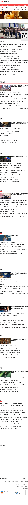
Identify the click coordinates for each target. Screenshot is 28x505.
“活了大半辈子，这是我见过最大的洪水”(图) (9, 69)
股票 (16, 7)
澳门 (2, 9)
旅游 (1, 190)
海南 (25, 9)
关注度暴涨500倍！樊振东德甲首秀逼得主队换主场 (11, 253)
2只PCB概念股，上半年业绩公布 (7, 138)
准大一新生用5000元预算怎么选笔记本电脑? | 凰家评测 (12, 313)
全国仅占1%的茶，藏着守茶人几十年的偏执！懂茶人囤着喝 (12, 286)
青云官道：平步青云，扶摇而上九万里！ (8, 428)
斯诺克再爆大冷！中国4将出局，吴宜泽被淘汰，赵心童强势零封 (13, 249)
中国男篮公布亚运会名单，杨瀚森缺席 (8, 251)
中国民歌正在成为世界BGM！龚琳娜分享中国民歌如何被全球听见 (14, 213)
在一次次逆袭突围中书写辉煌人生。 (7, 421)
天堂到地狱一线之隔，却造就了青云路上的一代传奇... (11, 410)
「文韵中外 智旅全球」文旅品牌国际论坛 (8, 209)
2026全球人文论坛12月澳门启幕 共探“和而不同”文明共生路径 (13, 378)
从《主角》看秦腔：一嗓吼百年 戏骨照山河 (9, 354)
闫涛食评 (2, 284)
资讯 (3, 5)
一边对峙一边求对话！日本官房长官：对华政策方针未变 (12, 46)
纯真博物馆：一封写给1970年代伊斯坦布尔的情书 (10, 352)
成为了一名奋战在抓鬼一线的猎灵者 (7, 414)
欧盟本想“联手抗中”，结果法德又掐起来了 (9, 53)
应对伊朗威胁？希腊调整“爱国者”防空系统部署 (10, 177)
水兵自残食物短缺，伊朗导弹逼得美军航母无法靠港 (11, 165)
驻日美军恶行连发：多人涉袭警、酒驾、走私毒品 (10, 174)
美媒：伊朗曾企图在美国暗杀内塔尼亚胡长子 (9, 56)
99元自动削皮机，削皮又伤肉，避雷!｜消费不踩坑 (10, 322)
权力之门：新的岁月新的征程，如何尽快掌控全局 (10, 426)
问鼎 (24, 410)
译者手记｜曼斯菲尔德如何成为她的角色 (8, 357)
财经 (8, 5)
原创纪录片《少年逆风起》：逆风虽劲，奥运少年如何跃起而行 (13, 384)
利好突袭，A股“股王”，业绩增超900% (8, 142)
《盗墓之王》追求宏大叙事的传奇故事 (8, 424)
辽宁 (11, 9)
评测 (25, 7)
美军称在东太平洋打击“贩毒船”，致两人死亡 (9, 179)
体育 (1, 232)
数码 (21, 7)
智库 (11, 7)
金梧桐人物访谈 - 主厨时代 (5, 279)
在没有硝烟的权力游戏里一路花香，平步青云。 (10, 412)
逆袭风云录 (24, 417)
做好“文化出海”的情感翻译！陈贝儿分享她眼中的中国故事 (12, 216)
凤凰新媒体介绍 (3, 478)
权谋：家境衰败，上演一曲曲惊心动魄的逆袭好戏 (10, 417)
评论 (7, 7)
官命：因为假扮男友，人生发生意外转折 (8, 403)
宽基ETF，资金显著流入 (5, 135)
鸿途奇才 (20, 419)
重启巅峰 (20, 403)
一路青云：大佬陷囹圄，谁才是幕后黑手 (8, 419)
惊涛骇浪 (23, 412)
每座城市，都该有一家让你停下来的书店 (8, 348)
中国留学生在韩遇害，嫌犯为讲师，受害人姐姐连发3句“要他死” (13, 62)
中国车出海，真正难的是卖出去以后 (8, 37)
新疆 (18, 9)
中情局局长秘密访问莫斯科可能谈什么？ (8, 51)
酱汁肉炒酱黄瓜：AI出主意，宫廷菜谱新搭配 (9, 282)
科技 (14, 5)
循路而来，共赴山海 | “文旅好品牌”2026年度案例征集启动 (12, 202)
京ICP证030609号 (20, 486)
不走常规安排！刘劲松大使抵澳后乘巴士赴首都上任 (11, 49)
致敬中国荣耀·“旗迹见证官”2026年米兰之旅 (9, 211)
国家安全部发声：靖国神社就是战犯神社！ (9, 172)
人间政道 (18, 414)
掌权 (23, 405)
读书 (1, 336)
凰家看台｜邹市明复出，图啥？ (6, 96)
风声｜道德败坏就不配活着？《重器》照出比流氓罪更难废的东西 (14, 108)
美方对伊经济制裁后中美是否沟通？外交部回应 (13, 44)
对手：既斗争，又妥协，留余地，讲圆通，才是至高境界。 (12, 408)
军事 (1, 153)
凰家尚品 (2, 445)
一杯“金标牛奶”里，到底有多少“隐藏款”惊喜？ (9, 387)
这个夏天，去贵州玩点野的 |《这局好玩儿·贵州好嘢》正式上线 (13, 200)
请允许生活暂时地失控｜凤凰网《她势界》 (9, 380)
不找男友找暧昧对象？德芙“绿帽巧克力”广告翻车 (10, 92)
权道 (17, 421)
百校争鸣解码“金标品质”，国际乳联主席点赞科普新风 (11, 382)
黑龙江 (22, 9)
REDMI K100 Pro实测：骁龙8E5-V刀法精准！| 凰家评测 (12, 318)
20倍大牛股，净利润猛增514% (6, 133)
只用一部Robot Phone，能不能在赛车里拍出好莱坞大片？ (12, 320)
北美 (8, 9)
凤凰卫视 (19, 5)
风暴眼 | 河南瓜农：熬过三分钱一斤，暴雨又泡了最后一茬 (12, 105)
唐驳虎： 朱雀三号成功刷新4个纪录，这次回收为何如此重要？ (13, 101)
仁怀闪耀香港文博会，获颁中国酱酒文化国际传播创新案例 (12, 207)
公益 (1, 368)
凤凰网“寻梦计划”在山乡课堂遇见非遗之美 (9, 391)
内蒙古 (15, 9)
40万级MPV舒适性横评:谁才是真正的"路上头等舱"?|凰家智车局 (13, 327)
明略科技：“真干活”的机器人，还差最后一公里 (10, 103)
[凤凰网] (5, 3)
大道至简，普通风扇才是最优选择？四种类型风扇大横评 (12, 324)
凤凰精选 (2, 82)
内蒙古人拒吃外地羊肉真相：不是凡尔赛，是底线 (10, 288)
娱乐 (25, 5)
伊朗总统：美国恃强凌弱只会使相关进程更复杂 (10, 167)
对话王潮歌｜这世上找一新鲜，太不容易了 (9, 345)
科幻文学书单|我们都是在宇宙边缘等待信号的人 (10, 350)
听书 (1, 400)
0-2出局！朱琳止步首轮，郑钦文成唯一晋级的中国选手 (11, 242)
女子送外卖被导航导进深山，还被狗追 (8, 74)
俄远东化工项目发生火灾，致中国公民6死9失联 (10, 65)
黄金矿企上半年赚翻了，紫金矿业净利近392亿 (10, 131)
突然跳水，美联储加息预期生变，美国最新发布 (10, 128)
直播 (2, 7)
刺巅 (18, 424)
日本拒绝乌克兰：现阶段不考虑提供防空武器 (9, 181)
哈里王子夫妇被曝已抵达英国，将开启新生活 (9, 58)
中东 (5, 9)
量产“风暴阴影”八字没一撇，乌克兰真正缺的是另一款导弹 (12, 163)
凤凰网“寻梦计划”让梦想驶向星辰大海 (8, 389)
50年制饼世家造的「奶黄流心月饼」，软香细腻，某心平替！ (12, 291)
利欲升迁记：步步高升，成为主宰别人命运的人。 (10, 405)
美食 (1, 270)
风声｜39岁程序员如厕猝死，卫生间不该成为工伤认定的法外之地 (14, 99)
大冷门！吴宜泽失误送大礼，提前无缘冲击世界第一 (11, 246)
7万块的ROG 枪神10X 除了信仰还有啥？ (8, 315)
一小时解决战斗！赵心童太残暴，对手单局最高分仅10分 (12, 244)
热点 (1, 41)
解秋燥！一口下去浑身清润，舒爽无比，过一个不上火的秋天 (13, 293)
